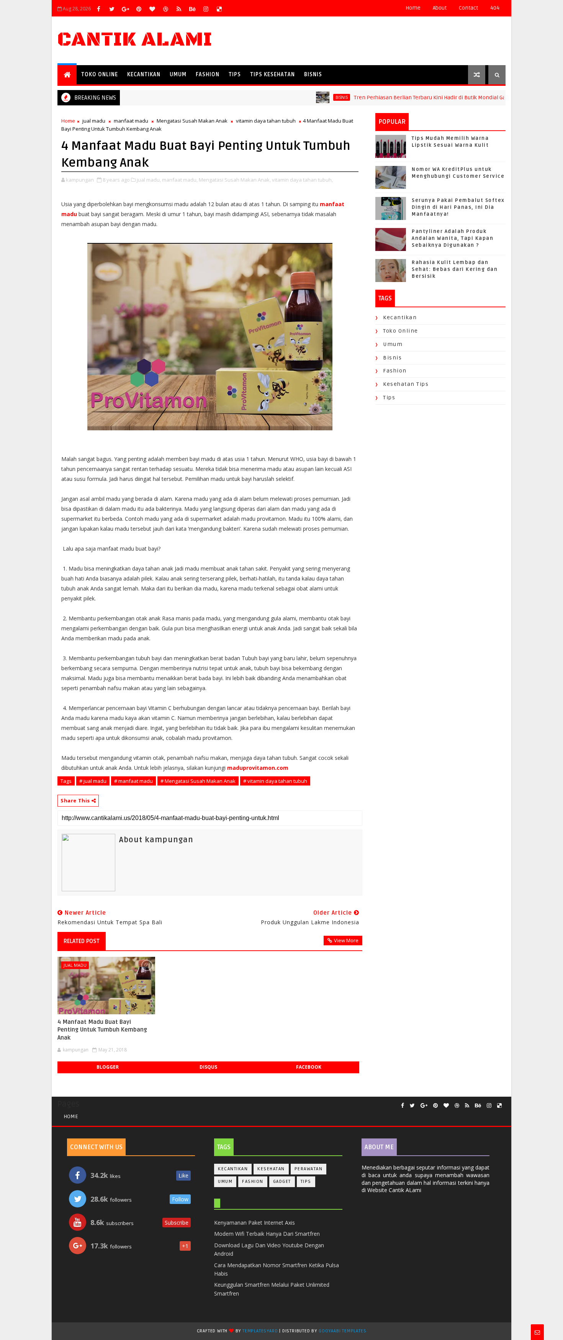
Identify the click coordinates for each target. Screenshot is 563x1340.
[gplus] (125, 9)
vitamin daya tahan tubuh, (302, 179)
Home (413, 8)
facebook (308, 1067)
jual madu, (149, 179)
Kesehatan (271, 1169)
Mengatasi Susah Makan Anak (192, 120)
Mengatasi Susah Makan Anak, (235, 179)
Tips (235, 74)
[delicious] (219, 9)
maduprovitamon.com (257, 767)
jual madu (93, 120)
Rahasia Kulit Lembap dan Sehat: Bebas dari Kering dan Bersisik (455, 269)
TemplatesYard (260, 1331)
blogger (108, 1067)
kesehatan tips (406, 384)
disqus (208, 1067)
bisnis (318, 97)
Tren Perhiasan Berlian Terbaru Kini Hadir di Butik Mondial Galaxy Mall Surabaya (429, 97)
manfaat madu (131, 120)
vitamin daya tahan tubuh (266, 120)
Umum (178, 74)
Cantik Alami (134, 39)
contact (468, 8)
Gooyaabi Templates (342, 1331)
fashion (395, 370)
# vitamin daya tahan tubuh (275, 780)
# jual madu (92, 780)
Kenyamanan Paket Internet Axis (254, 1222)
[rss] (179, 9)
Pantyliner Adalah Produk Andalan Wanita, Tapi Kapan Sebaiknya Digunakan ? (452, 238)
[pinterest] (138, 9)
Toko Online (99, 74)
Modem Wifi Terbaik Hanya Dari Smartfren (267, 1233)
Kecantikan (143, 74)
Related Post (82, 941)
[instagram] (205, 9)
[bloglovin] (152, 9)
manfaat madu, (180, 179)
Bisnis (313, 74)
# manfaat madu (133, 780)
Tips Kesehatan (272, 74)
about (440, 8)
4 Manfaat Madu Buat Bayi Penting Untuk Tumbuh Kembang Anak (102, 1030)
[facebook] (98, 9)
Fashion (207, 74)
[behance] (192, 9)
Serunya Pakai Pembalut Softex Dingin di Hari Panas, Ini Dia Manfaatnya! (458, 207)
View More (346, 940)
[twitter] (112, 9)
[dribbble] (165, 9)
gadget (282, 1181)
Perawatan (309, 1169)
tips (389, 397)
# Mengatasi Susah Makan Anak (198, 780)
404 (494, 8)
